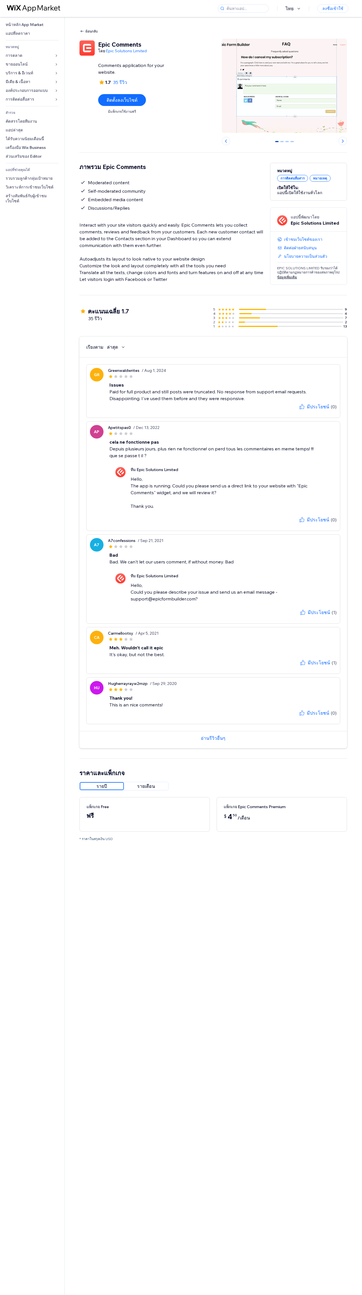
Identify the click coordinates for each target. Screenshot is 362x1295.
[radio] (102, 786)
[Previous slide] (226, 141)
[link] (32, 24)
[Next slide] (343, 141)
